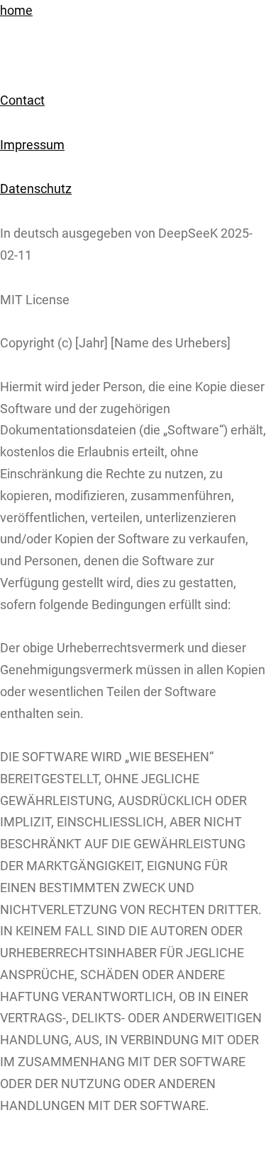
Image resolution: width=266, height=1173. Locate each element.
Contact (22, 100)
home (16, 11)
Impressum (32, 145)
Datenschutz (36, 189)
